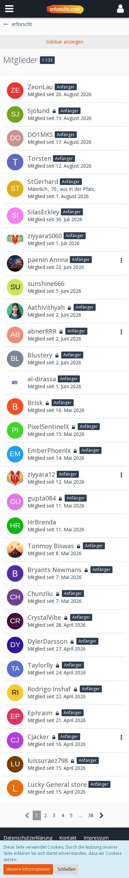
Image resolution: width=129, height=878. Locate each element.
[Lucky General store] (15, 788)
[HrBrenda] (15, 525)
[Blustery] (15, 359)
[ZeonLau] (15, 90)
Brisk (35, 403)
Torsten (39, 158)
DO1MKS (40, 134)
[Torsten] (15, 162)
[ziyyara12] (15, 478)
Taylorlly (40, 665)
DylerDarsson (47, 641)
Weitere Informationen (28, 869)
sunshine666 (46, 283)
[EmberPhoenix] (15, 454)
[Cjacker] (15, 740)
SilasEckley (43, 212)
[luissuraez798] (15, 764)
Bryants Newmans (55, 570)
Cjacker (38, 736)
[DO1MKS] (15, 138)
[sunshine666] (15, 287)
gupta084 (42, 498)
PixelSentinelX (48, 426)
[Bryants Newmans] (15, 573)
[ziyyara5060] (15, 239)
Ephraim (40, 713)
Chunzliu (40, 593)
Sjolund (39, 110)
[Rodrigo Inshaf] (15, 692)
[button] (9, 8)
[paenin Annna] (15, 263)
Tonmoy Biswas (51, 546)
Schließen (66, 869)
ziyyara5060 (45, 236)
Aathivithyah (46, 307)
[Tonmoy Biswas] (15, 549)
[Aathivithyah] (15, 311)
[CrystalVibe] (15, 621)
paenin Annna (48, 259)
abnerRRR (42, 331)
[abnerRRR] (15, 335)
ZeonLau (40, 87)
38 (91, 815)
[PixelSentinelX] (15, 430)
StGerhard (43, 181)
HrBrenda (42, 522)
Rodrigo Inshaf (49, 689)
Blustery (40, 355)
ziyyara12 (41, 474)
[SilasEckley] (15, 215)
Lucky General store (57, 784)
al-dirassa (42, 379)
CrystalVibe (44, 617)
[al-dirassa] (15, 382)
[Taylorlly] (15, 669)
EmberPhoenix (49, 450)
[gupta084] (15, 502)
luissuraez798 (48, 760)
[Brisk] (15, 406)
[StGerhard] (15, 188)
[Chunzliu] (15, 597)
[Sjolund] (15, 114)
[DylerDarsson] (15, 645)
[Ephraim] (15, 716)
